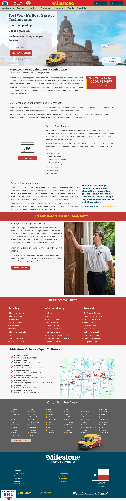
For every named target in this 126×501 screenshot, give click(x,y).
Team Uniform (19, 484)
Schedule (17, 471)
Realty (71, 8)
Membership (7, 8)
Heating (32, 8)
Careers (17, 481)
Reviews (17, 476)
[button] (116, 3)
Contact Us (18, 479)
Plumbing (45, 8)
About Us (81, 8)
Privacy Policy (19, 473)
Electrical (58, 8)
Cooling (20, 8)
